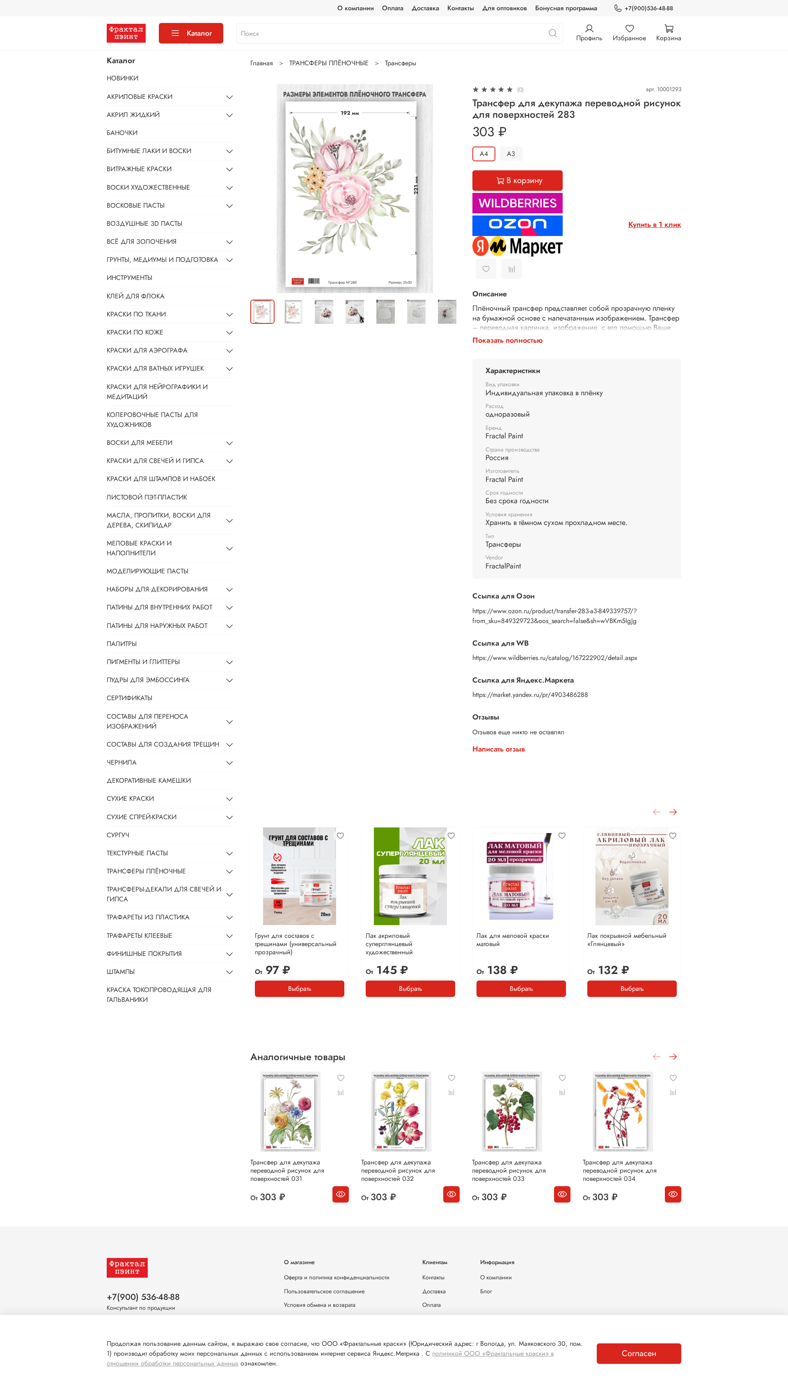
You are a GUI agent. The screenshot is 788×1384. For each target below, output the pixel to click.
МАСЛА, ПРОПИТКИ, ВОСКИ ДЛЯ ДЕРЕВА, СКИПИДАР (159, 520)
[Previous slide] (263, 188)
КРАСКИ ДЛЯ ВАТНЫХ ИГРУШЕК (155, 368)
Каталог (199, 33)
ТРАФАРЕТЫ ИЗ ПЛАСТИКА (148, 917)
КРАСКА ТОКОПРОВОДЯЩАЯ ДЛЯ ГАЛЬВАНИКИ (159, 994)
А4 (484, 153)
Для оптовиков (504, 8)
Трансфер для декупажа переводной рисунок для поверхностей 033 (509, 1170)
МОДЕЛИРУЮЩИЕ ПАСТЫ (147, 571)
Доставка (425, 8)
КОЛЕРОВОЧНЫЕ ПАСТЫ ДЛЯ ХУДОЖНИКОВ (152, 419)
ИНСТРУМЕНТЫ (129, 277)
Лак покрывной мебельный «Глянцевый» (627, 940)
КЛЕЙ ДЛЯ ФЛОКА (136, 296)
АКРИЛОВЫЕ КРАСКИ (139, 96)
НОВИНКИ (122, 78)
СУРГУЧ (118, 835)
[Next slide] (446, 188)
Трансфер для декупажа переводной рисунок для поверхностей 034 (620, 1170)
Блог (486, 1291)
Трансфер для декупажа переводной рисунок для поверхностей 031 (287, 1170)
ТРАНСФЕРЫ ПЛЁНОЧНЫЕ (329, 63)
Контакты (460, 8)
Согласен (639, 1353)
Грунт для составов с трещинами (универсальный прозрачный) (296, 944)
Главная (261, 63)
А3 (511, 153)
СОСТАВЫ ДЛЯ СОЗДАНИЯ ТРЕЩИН (163, 744)
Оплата (392, 8)
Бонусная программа (566, 8)
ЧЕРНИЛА (122, 762)
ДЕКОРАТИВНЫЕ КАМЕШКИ (149, 780)
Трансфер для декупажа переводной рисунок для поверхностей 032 (398, 1170)
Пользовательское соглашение (324, 1291)
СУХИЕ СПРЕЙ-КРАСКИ (141, 817)
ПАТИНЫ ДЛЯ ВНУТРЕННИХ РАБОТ (159, 607)
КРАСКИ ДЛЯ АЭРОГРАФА (147, 350)
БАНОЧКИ (122, 132)
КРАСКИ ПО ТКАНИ (136, 314)
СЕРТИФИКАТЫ (129, 698)
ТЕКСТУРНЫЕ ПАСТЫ (137, 853)
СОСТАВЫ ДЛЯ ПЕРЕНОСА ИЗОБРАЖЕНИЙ (147, 721)
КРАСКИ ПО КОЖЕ (135, 332)
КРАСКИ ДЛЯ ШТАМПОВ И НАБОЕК (161, 478)
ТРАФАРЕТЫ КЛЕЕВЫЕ (139, 935)
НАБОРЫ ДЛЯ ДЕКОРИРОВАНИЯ (157, 589)
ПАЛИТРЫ (122, 643)
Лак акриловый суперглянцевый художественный (389, 944)
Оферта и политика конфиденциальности (336, 1277)
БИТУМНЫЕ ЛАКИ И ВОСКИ (149, 151)
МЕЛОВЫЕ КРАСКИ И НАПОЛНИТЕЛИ (139, 548)
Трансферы (400, 63)
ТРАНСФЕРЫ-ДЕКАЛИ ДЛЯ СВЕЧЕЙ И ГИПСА (164, 894)
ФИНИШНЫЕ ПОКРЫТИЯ (144, 953)
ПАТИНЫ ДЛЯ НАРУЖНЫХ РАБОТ (157, 625)
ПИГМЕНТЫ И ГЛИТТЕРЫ (143, 662)
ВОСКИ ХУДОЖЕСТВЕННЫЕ (148, 187)
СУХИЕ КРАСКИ (130, 798)
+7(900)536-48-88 (649, 8)
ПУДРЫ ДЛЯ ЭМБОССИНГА (148, 680)
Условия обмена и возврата (319, 1305)
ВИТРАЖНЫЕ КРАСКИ (139, 169)
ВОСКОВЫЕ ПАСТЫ (136, 205)
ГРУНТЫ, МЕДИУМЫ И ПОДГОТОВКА (162, 259)
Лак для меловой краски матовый (512, 940)
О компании (355, 8)
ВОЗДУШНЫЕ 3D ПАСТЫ (144, 223)
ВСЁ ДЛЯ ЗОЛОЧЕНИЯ (141, 241)
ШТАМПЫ (121, 971)
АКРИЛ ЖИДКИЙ (133, 114)
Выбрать (300, 988)
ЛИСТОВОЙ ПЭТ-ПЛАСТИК (147, 497)
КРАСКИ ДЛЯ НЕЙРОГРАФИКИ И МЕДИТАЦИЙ (157, 391)
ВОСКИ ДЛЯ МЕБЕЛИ (139, 442)
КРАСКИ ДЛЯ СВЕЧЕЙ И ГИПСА (155, 460)
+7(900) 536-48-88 (143, 1297)
